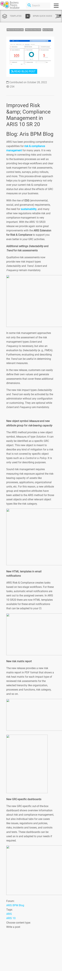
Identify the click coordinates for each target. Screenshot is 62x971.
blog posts (48, 30)
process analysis (33, 30)
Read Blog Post (25, 71)
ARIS (9, 913)
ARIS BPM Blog (15, 905)
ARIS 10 (11, 918)
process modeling (15, 30)
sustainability (29, 209)
